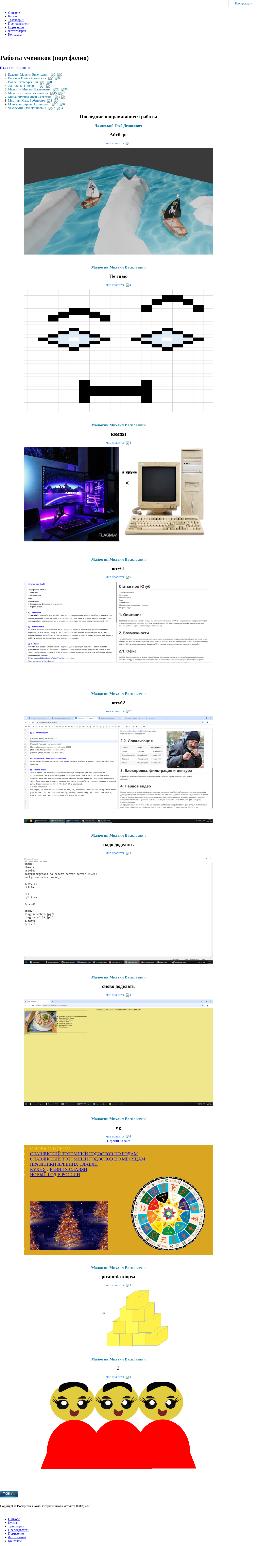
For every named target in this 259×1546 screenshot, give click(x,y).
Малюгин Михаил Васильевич (29, 89)
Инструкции (243, 3)
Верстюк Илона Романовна (27, 78)
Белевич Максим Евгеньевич (28, 74)
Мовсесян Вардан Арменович (28, 104)
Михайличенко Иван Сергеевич (30, 97)
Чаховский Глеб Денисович (27, 108)
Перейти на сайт (118, 1141)
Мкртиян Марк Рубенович (26, 100)
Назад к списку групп (15, 67)
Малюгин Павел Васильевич (28, 93)
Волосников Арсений (23, 82)
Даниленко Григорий (22, 85)
